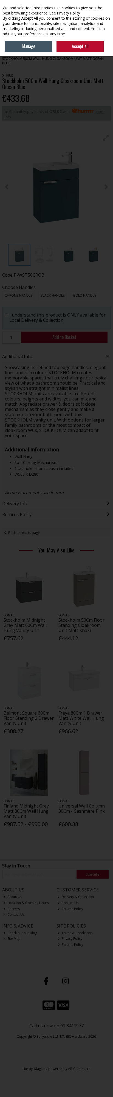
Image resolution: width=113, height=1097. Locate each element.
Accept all (80, 46)
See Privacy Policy (64, 13)
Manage (28, 46)
